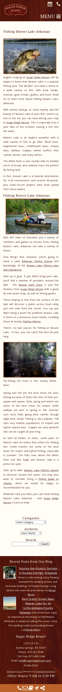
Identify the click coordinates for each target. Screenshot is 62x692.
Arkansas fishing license (37, 261)
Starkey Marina (32, 321)
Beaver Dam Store (31, 284)
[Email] (25, 689)
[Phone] (19, 689)
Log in (19, 671)
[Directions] (37, 689)
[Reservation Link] (49, 4)
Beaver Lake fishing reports (41, 470)
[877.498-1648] (58, 4)
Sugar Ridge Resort (38, 77)
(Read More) (33, 629)
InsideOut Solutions (45, 671)
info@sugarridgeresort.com (35, 660)
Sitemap (11, 671)
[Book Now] (31, 689)
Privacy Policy (31, 665)
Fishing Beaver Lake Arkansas (26, 31)
